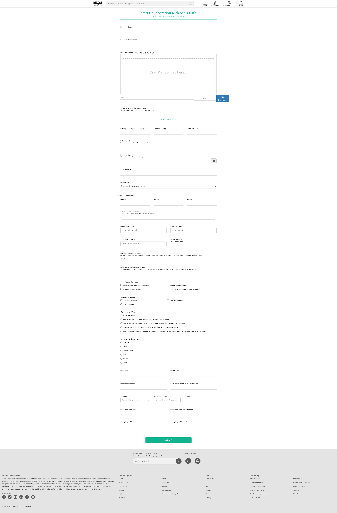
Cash (125, 346)
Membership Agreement (259, 494)
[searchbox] (143, 230)
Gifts (207, 482)
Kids (207, 494)
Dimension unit (126, 182)
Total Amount (192, 129)
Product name (126, 27)
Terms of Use (255, 498)
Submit (168, 440)
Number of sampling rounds (158, 268)
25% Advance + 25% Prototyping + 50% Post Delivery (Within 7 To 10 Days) (154, 323)
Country (123, 396)
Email (128, 383)
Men (207, 486)
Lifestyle (209, 498)
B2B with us (123, 482)
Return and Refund (257, 490)
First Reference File (128, 52)
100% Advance (129, 315)
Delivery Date (133, 156)
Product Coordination (132, 289)
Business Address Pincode (181, 409)
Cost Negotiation (177, 300)
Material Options (127, 226)
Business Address (128, 409)
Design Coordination (178, 285)
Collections (210, 479)
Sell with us (123, 486)
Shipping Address (128, 422)
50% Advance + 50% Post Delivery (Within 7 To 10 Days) (146, 319)
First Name (124, 371)
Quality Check (128, 304)
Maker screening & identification (136, 285)
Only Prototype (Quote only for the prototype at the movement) (150, 327)
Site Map (296, 494)
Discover (215, 5)
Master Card (128, 351)
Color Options (176, 240)
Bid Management (130, 300)
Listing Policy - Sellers (301, 482)
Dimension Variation (139, 212)
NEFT (125, 363)
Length (123, 199)
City (188, 396)
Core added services (129, 282)
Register (122, 498)
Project (165, 486)
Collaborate (229, 5)
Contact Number (184, 383)
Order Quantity (160, 129)
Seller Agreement (256, 482)
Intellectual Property (257, 486)
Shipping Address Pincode (181, 422)
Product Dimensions (127, 195)
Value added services (129, 297)
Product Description (128, 40)
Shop (205, 5)
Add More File (168, 120)
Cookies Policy (298, 490)
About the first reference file (137, 109)
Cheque (126, 342)
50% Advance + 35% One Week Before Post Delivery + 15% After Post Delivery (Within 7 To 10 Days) (164, 331)
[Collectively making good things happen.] (99, 3)
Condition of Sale (299, 486)
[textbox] (134, 400)
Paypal (125, 359)
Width (189, 199)
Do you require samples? (161, 254)
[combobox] (143, 230)
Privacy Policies (255, 479)
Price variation (134, 142)
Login (241, 5)
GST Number (125, 170)
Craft (164, 479)
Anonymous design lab (171, 494)
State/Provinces (160, 396)
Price (132, 129)
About (121, 479)
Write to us (198, 461)
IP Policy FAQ (298, 479)
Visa (124, 355)
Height (156, 199)
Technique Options (128, 240)
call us (188, 461)
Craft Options (176, 226)
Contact (121, 490)
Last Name (174, 371)
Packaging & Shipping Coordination (185, 289)
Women (209, 490)
